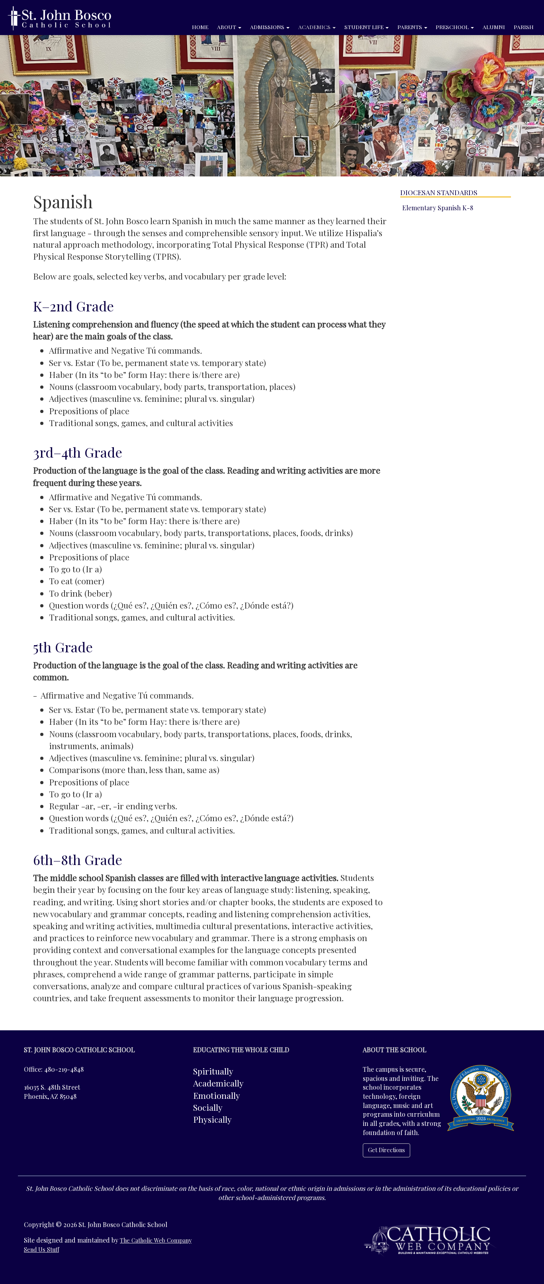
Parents (410, 26)
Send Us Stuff (41, 1249)
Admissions (268, 26)
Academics (315, 26)
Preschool (453, 26)
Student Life (364, 26)
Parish (524, 26)
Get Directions (386, 1150)
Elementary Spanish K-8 (437, 208)
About (227, 26)
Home (200, 26)
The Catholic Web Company (156, 1240)
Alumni (494, 26)
